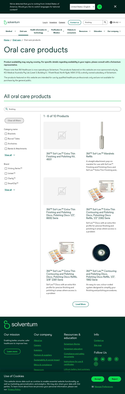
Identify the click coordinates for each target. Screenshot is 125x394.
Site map (98, 345)
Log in (45, 22)
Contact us (99, 340)
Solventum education (73, 349)
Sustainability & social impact (47, 360)
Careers (62, 22)
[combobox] (95, 22)
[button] (102, 387)
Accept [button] (97, 379)
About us (38, 340)
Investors (53, 22)
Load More (81, 304)
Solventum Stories (72, 344)
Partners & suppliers (43, 355)
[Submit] (105, 22)
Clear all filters (14, 120)
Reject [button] (115, 379)
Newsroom (39, 369)
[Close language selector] (115, 6)
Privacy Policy (14, 389)
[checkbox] (5, 133)
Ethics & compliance (43, 365)
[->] (99, 6)
